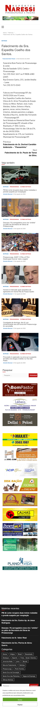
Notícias (4, 40)
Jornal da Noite (8, 661)
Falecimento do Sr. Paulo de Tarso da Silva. (21, 152)
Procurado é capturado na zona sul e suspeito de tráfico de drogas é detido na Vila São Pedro (20, 342)
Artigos (12, 654)
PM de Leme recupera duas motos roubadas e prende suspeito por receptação (20, 175)
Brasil (20, 654)
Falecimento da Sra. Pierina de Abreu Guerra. (17, 644)
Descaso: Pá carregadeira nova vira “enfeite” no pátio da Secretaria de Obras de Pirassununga (20, 208)
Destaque (6, 658)
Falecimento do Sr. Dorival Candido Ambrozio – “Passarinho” (19, 144)
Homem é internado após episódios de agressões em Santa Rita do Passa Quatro (20, 275)
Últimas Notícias (25, 186)
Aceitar (20, 700)
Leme (17, 661)
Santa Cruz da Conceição (11, 672)
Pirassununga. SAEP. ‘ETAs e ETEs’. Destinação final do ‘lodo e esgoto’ (20, 242)
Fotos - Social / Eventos (28, 658)
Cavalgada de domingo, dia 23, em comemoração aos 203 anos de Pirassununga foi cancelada (20, 307)
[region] (20, 697)
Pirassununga (14, 186)
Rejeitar (20, 705)
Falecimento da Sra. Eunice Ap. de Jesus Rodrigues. (18, 621)
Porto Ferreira (19, 669)
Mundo (25, 661)
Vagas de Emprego (29, 676)
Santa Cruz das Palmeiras (11, 676)
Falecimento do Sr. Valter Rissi (14, 637)
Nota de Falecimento (9, 665)
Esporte (14, 658)
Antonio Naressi (8, 194)
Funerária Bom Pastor (9, 59)
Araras (5, 654)
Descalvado (29, 654)
